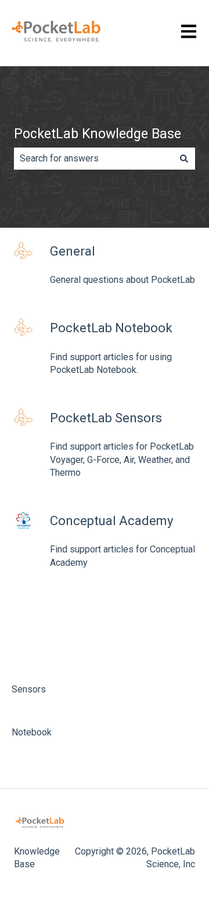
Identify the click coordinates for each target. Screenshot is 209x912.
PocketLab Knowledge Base (97, 134)
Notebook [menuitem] (32, 732)
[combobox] (93, 159)
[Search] (184, 159)
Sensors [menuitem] (29, 689)
